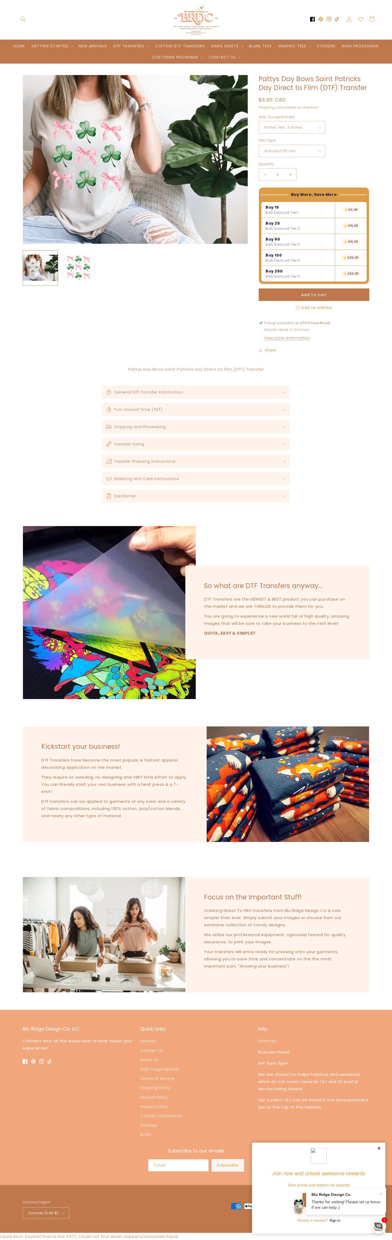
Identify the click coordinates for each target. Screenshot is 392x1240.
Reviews (148, 1041)
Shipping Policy (155, 1087)
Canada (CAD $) (43, 1213)
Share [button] (270, 350)
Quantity (266, 164)
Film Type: (268, 140)
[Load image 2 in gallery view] (78, 268)
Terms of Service (157, 1078)
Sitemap (148, 1125)
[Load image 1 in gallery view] (40, 268)
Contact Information (161, 1116)
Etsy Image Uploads (159, 1069)
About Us (149, 1060)
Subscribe (228, 1165)
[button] (23, 19)
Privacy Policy (153, 1106)
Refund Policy (153, 1097)
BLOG (145, 1134)
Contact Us (151, 1050)
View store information (287, 338)
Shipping (267, 107)
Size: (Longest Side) (277, 116)
